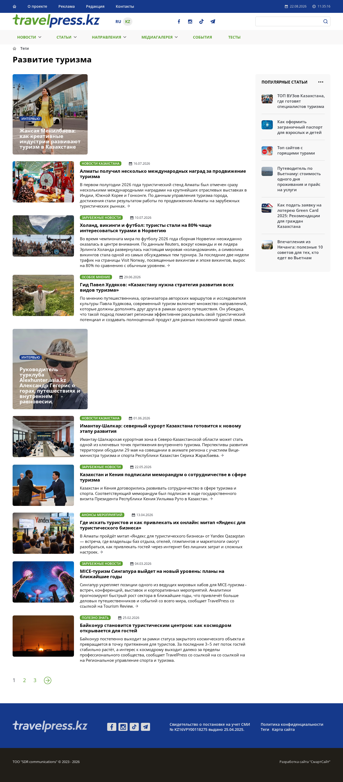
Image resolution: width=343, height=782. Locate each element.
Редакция (95, 6)
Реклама (66, 6)
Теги (265, 729)
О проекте (37, 6)
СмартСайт (320, 761)
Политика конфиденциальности (292, 724)
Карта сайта (283, 729)
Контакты (125, 6)
